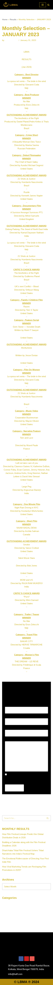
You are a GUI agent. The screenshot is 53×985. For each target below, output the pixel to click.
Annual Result (8, 903)
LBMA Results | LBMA (12, 912)
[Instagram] (32, 958)
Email (8, 716)
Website (8, 728)
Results (13, 19)
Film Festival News (11, 908)
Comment (10, 739)
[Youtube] (26, 958)
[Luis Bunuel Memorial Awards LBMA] (10, 5)
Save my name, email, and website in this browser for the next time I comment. (24, 779)
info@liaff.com (11, 40)
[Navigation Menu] (42, 4)
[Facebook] (21, 958)
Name (8, 705)
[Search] (48, 5)
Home (4, 19)
